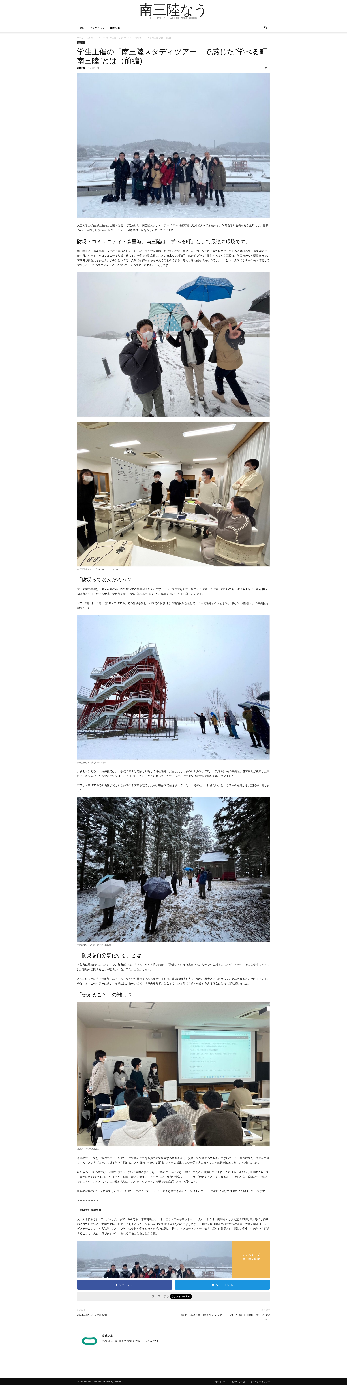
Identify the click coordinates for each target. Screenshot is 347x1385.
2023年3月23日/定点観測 (92, 1315)
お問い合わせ (238, 1381)
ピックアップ (97, 27)
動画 (82, 27)
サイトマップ (221, 1381)
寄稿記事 (81, 68)
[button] (265, 28)
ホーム (80, 37)
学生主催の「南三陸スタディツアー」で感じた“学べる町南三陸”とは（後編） (225, 1316)
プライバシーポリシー (259, 1381)
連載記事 (115, 27)
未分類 (90, 37)
